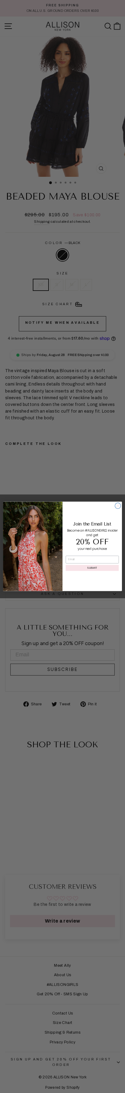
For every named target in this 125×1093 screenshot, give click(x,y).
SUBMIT (92, 568)
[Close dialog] (118, 506)
